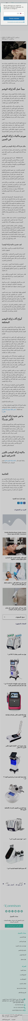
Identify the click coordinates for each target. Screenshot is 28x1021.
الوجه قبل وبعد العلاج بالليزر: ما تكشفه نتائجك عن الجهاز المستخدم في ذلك (15, 583)
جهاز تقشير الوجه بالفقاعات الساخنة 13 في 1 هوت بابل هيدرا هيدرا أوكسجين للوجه (15, 684)
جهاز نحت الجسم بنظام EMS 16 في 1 (16, 654)
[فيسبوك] (22, 911)
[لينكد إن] (18, 911)
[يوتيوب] (15, 911)
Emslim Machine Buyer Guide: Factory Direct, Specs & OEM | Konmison (15, 533)
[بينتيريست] (6, 911)
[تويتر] (9, 911)
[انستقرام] (12, 911)
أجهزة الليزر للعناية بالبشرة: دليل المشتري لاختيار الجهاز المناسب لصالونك (15, 558)
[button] (24, 503)
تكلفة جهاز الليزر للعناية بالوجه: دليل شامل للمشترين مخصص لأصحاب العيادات (15, 608)
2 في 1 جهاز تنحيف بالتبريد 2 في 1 (17, 839)
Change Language (14, 18)
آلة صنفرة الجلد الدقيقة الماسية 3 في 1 (16, 868)
